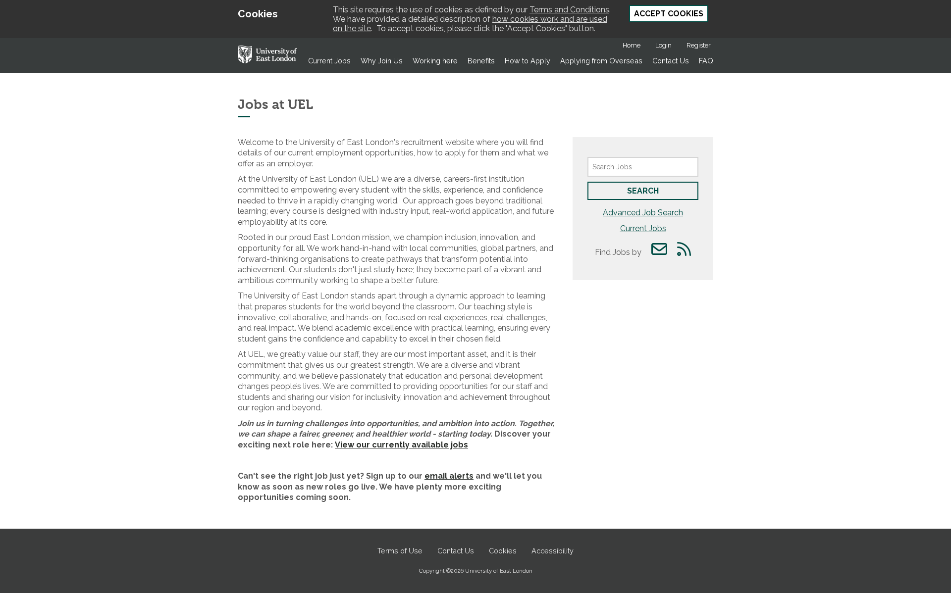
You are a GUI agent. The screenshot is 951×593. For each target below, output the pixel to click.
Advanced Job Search (643, 212)
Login (663, 45)
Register (699, 45)
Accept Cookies (668, 13)
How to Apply (527, 60)
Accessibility (552, 550)
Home (631, 45)
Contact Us (670, 60)
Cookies (503, 550)
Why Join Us (382, 60)
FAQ (706, 60)
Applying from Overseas (601, 60)
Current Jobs (329, 60)
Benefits (481, 60)
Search (643, 191)
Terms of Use (400, 550)
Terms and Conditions (569, 9)
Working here (435, 60)
